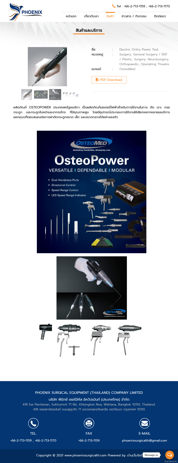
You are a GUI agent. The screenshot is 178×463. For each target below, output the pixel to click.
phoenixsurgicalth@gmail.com (144, 440)
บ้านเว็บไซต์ (134, 455)
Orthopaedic (129, 64)
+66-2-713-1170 (159, 6)
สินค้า (110, 16)
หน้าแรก (71, 16)
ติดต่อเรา (160, 16)
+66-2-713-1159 (135, 6)
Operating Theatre (155, 64)
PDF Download (110, 79)
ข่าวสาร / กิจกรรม (134, 16)
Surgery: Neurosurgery (151, 59)
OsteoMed (127, 69)
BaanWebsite (170, 461)
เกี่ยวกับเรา (91, 16)
